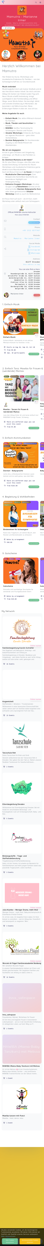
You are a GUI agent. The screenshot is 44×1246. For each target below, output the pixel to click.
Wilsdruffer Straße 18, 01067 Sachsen (24, 276)
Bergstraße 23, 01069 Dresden (27, 288)
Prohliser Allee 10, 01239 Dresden (25, 282)
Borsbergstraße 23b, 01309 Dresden (25, 286)
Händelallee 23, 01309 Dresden (27, 280)
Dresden (37, 271)
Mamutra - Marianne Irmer (27, 238)
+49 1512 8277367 (31, 230)
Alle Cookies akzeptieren (10, 1241)
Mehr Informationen (8, 1236)
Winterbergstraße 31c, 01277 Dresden (24, 278)
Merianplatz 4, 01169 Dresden (27, 284)
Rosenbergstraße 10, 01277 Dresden (25, 274)
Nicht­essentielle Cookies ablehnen (30, 1241)
